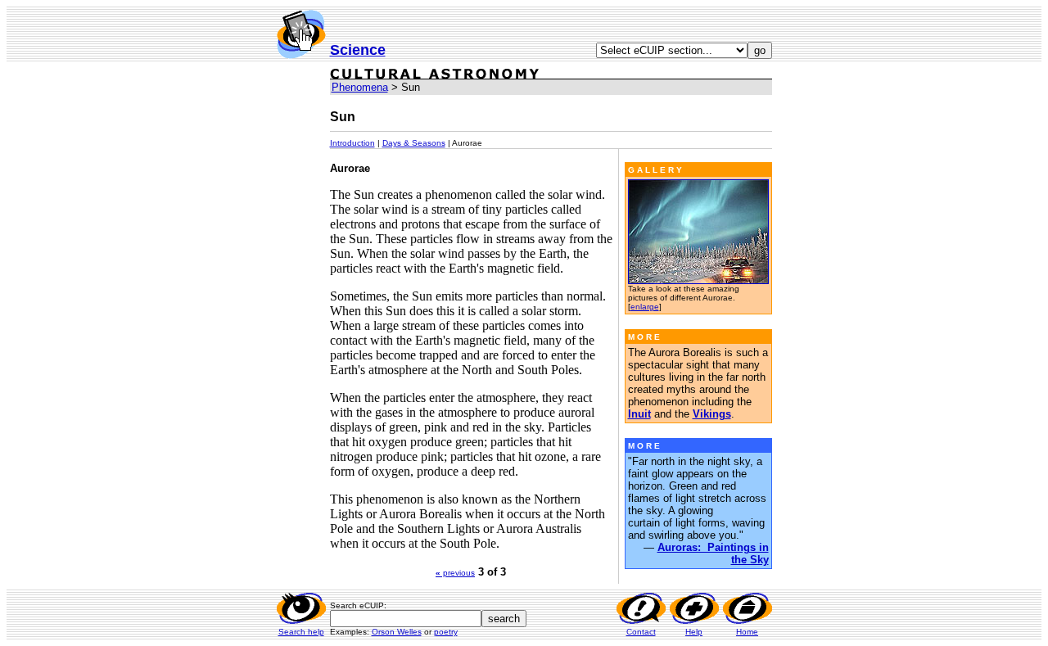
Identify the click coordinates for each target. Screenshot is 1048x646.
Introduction (352, 142)
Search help (301, 631)
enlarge (644, 306)
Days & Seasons (413, 142)
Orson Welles (397, 631)
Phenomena (360, 87)
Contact (641, 631)
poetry (446, 631)
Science (358, 50)
